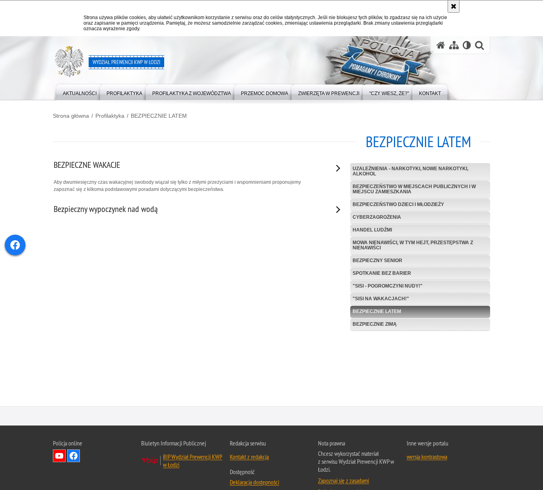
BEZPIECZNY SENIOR (377, 260)
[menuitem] (80, 91)
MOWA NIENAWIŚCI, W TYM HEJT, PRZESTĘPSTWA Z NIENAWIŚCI (413, 245)
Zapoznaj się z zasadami (343, 481)
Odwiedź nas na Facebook (73, 456)
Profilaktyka (109, 116)
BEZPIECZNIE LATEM (159, 116)
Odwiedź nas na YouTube (59, 456)
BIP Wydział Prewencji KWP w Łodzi (192, 461)
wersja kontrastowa (427, 457)
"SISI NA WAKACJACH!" (381, 298)
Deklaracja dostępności (254, 482)
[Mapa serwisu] (454, 45)
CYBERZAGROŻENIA (377, 217)
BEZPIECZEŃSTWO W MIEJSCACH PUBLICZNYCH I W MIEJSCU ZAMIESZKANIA (414, 189)
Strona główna (71, 116)
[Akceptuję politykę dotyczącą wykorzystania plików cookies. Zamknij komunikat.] (454, 6)
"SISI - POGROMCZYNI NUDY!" (388, 286)
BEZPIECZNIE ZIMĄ (375, 324)
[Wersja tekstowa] (467, 45)
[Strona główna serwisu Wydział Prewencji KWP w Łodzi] (440, 45)
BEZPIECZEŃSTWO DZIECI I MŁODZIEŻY (398, 204)
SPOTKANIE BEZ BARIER (382, 273)
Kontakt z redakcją (249, 457)
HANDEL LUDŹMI (372, 230)
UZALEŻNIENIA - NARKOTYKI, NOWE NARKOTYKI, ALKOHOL (410, 171)
